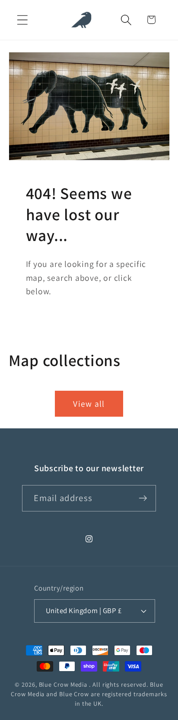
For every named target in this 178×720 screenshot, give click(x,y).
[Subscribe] (143, 498)
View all (89, 403)
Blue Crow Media (63, 684)
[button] (22, 19)
